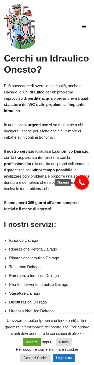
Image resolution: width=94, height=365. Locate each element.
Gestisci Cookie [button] (36, 358)
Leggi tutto (64, 358)
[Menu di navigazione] (84, 26)
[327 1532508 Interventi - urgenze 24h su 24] (19, 26)
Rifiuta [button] (64, 342)
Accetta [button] (32, 342)
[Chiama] (81, 182)
